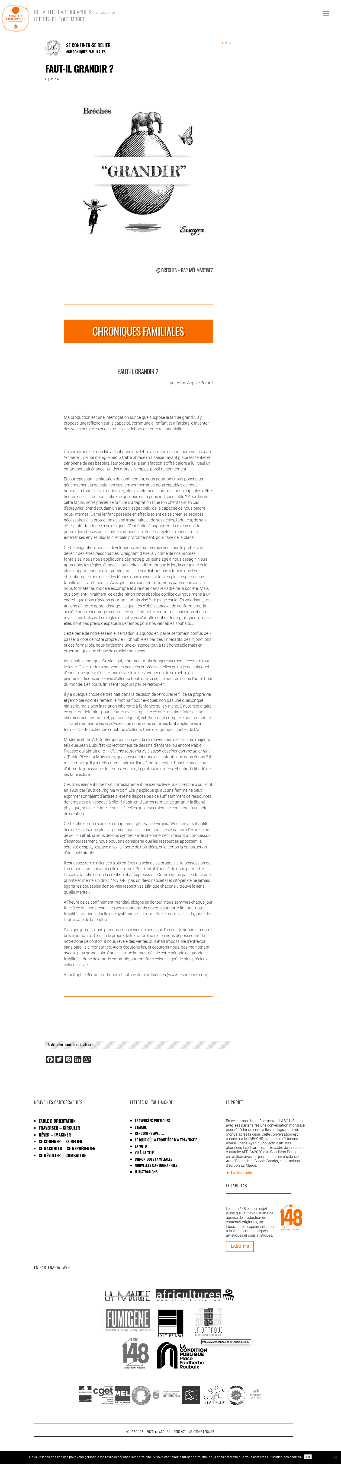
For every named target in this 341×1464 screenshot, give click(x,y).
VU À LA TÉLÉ (144, 1152)
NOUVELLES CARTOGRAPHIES (156, 1165)
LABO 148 (240, 1246)
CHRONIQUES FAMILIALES (87, 51)
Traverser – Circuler (59, 1128)
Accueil (165, 1431)
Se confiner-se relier (88, 44)
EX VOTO (141, 1146)
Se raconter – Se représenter (67, 1148)
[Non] (335, 1457)
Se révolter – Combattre (62, 1155)
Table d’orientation (57, 1121)
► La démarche (239, 1172)
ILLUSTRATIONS (146, 1172)
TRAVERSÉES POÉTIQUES (152, 1120)
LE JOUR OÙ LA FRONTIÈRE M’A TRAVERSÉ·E (166, 1140)
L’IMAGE (141, 1127)
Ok (308, 1457)
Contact (180, 1431)
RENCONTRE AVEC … (149, 1133)
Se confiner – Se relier (60, 1141)
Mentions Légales (202, 1431)
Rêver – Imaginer (55, 1135)
